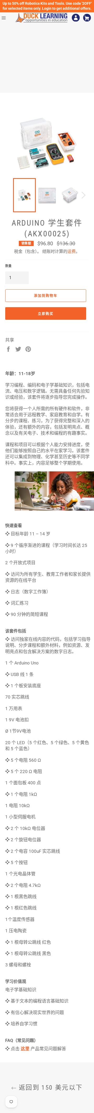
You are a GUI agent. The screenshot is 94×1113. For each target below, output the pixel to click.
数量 (8, 266)
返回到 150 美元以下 (49, 1087)
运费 (71, 251)
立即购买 (46, 314)
